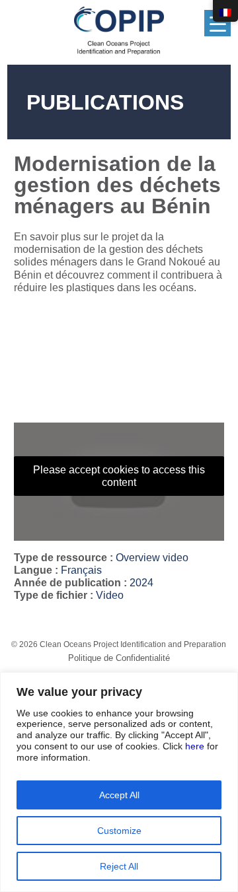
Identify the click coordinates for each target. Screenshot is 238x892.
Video (110, 595)
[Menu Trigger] (217, 23)
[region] (119, 782)
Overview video (152, 557)
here (194, 746)
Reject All (119, 866)
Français (81, 570)
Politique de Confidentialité (119, 658)
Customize (119, 830)
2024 (141, 582)
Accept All (119, 795)
